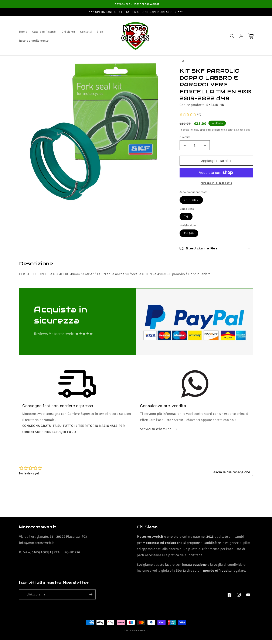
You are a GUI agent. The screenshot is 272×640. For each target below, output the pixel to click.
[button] (232, 36)
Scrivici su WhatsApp (156, 429)
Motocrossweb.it (140, 630)
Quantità (185, 137)
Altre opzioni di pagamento (216, 182)
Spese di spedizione (212, 129)
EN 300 (189, 233)
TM (186, 216)
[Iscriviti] (90, 594)
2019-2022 (191, 200)
